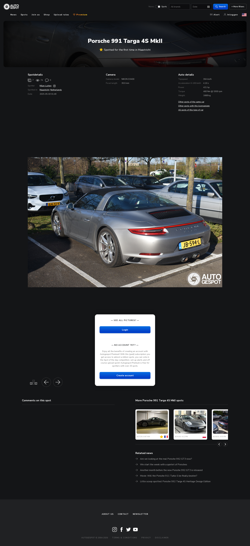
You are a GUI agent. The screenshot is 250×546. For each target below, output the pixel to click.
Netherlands (56, 89)
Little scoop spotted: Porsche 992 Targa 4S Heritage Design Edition (175, 481)
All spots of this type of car (190, 110)
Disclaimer (162, 537)
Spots (164, 7)
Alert (217, 14)
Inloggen (232, 14)
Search (222, 6)
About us (108, 514)
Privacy (146, 537)
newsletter (140, 514)
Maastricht (44, 89)
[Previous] (219, 444)
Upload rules (61, 14)
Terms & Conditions (124, 537)
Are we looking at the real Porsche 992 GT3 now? (166, 458)
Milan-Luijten (46, 85)
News (151, 7)
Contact (123, 514)
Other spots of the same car (191, 101)
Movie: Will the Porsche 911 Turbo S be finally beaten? (168, 475)
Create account (125, 375)
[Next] (225, 444)
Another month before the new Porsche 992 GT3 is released (171, 470)
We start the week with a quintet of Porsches (163, 464)
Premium (81, 14)
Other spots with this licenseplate (194, 105)
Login (125, 329)
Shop (47, 14)
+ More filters (237, 6)
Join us (36, 14)
